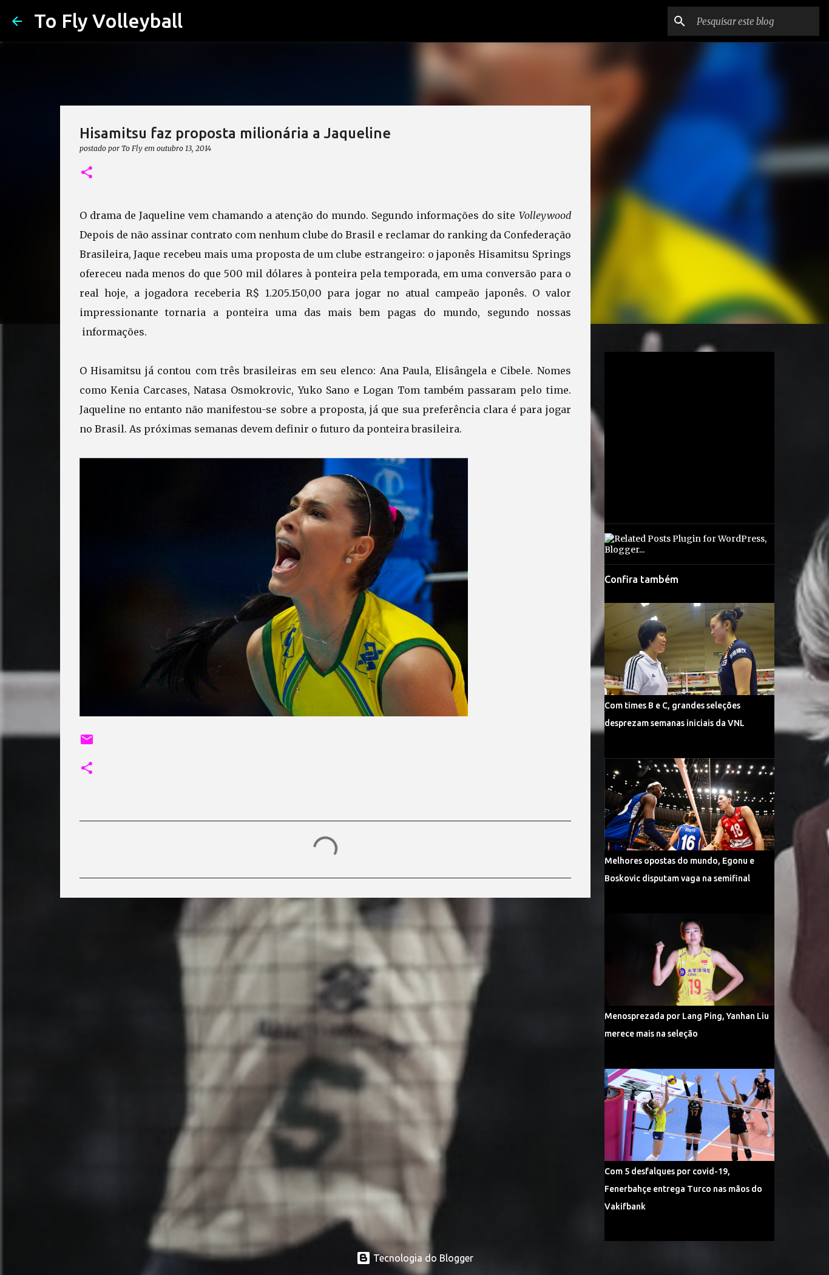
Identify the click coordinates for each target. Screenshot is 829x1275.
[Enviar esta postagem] (87, 744)
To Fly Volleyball (108, 21)
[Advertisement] (325, 1001)
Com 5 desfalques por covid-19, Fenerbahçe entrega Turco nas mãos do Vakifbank (683, 1188)
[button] (87, 173)
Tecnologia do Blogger (422, 1258)
